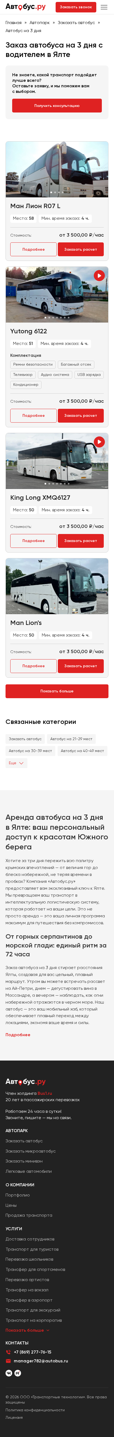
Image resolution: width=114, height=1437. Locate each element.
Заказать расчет (80, 249)
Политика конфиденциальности (35, 1410)
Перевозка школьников (29, 1259)
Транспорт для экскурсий (33, 1310)
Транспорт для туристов (32, 1249)
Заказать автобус (76, 22)
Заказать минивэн (24, 1161)
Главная (14, 22)
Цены (11, 1205)
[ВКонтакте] (9, 1373)
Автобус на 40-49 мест (82, 750)
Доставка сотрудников (30, 1239)
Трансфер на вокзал (27, 1289)
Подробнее (33, 249)
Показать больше (57, 691)
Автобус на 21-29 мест (71, 739)
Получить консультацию (57, 105)
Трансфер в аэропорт (29, 1300)
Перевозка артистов (27, 1279)
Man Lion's (26, 623)
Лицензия (14, 1417)
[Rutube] (17, 1373)
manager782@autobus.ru (41, 1360)
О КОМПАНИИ (20, 1184)
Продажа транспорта (29, 1215)
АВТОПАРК (17, 1130)
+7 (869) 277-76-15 (32, 1352)
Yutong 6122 (28, 331)
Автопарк (40, 22)
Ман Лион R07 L (35, 206)
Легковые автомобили (29, 1171)
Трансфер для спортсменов (35, 1269)
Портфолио (18, 1195)
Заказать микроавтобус (31, 1151)
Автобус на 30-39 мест (30, 750)
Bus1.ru (45, 1093)
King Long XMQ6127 (40, 497)
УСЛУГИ (14, 1228)
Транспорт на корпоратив (34, 1320)
